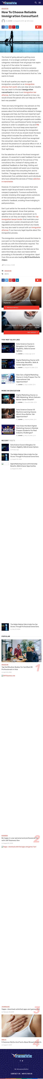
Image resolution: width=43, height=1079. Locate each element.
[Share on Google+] (10, 27)
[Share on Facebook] (3, 27)
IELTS (7, 274)
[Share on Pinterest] (13, 27)
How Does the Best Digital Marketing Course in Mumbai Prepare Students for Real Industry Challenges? (27, 429)
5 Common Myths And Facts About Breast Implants (21, 1042)
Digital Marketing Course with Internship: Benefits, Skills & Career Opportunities (27, 362)
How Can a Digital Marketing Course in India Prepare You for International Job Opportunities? (28, 378)
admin (10, 21)
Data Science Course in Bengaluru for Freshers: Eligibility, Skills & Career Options (25, 347)
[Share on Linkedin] (17, 27)
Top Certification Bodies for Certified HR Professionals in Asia (17, 668)
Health (4, 1039)
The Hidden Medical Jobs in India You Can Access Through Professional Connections (24, 455)
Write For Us (27, 1074)
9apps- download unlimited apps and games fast (21, 1009)
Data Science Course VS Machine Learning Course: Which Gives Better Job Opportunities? (26, 413)
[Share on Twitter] (6, 27)
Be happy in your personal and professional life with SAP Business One (20, 839)
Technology (6, 1006)
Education (5, 8)
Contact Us (15, 1074)
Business (5, 835)
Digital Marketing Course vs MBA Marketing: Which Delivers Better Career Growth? (28, 397)
